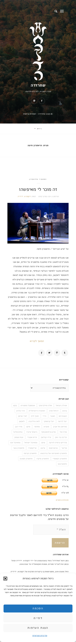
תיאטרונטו (62, 463)
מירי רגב (18, 426)
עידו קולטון (46, 437)
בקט (15, 405)
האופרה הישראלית (37, 410)
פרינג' (64, 448)
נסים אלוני (17, 431)
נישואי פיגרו (31, 431)
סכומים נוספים (62, 500)
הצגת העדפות (38, 627)
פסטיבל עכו (15, 442)
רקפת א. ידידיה (24, 196)
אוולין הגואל (61, 405)
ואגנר (52, 416)
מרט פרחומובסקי (48, 431)
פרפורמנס (53, 448)
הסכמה (38, 608)
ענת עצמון (18, 437)
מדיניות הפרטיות (40, 635)
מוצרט (46, 426)
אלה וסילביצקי (45, 405)
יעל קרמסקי (49, 421)
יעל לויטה (62, 421)
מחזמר (37, 426)
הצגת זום (63, 416)
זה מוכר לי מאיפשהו (38, 189)
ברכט (64, 410)
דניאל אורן (54, 410)
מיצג (28, 426)
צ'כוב (42, 448)
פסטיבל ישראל (30, 442)
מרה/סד (63, 431)
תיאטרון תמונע (26, 458)
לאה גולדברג (34, 421)
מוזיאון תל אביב (60, 426)
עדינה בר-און (61, 437)
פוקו (43, 442)
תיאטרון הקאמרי (60, 458)
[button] (5, 578)
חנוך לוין (35, 416)
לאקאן (22, 421)
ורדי (44, 416)
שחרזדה (38, 85)
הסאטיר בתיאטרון (38, 179)
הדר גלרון (20, 410)
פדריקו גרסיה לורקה (58, 442)
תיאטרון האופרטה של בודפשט (53, 453)
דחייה (38, 618)
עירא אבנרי (32, 437)
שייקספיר (32, 448)
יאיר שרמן (22, 416)
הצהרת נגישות (29, 113)
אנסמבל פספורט (28, 405)
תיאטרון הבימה (30, 453)
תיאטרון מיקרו (42, 458)
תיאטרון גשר (18, 448)
